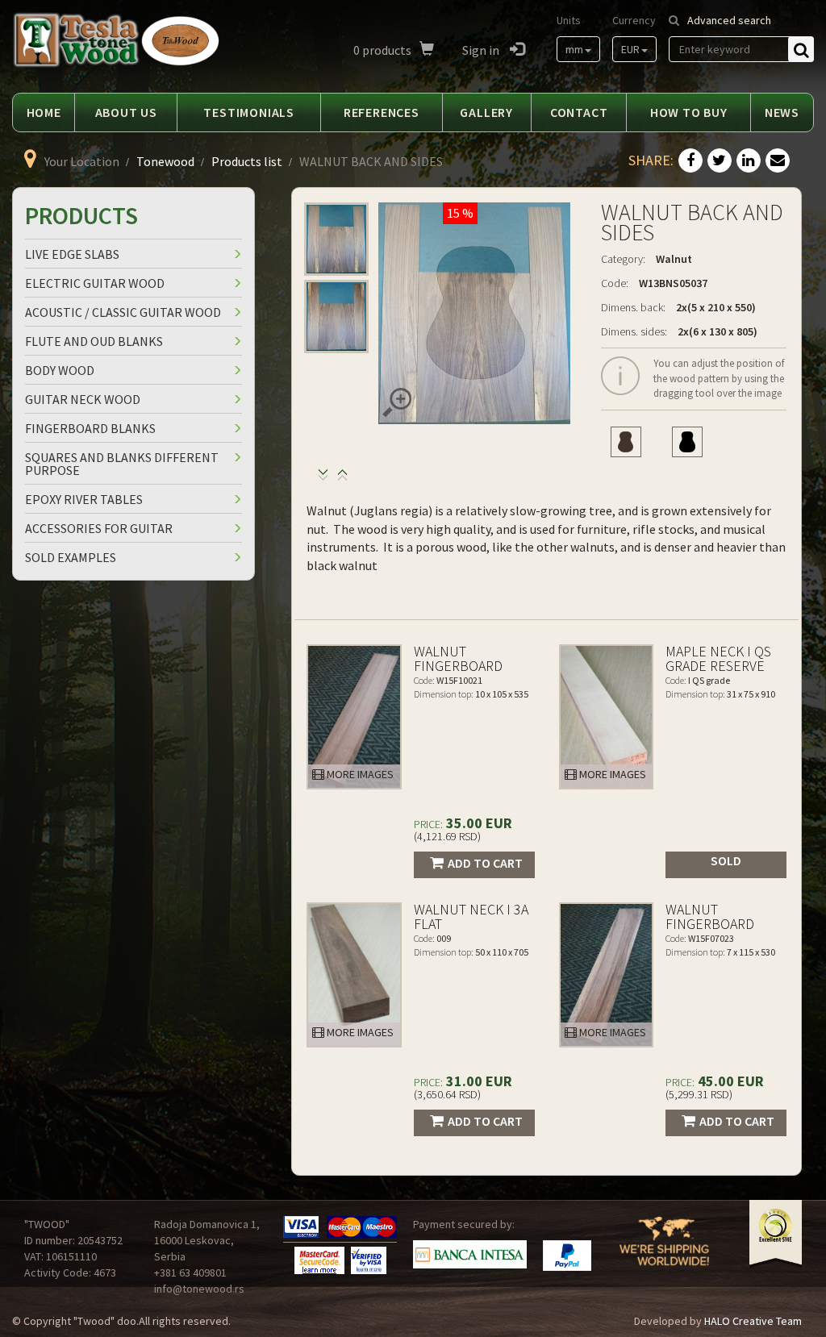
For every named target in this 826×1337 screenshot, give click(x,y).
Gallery (486, 112)
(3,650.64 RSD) (447, 1094)
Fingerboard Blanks (90, 428)
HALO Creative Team (753, 1321)
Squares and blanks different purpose (122, 463)
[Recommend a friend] (778, 161)
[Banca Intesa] (470, 1254)
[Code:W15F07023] (607, 975)
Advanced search (729, 20)
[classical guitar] (626, 442)
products (382, 50)
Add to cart (485, 863)
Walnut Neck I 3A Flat (471, 916)
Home (44, 112)
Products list (246, 161)
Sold (726, 860)
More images (359, 774)
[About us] (664, 1250)
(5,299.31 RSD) (698, 1094)
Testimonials (248, 112)
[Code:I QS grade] (607, 717)
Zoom (396, 402)
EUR (630, 49)
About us (126, 112)
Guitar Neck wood (82, 399)
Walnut (674, 259)
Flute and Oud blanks (94, 341)
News (782, 112)
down (342, 478)
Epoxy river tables (84, 499)
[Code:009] (354, 975)
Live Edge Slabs (72, 254)
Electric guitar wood (95, 283)
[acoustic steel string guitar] (687, 442)
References (381, 112)
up (323, 478)
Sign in (482, 50)
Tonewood (165, 161)
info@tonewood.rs (199, 1288)
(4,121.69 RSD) (447, 836)
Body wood (59, 370)
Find (801, 49)
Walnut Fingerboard (458, 658)
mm (574, 49)
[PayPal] (567, 1255)
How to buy (689, 112)
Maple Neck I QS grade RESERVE (718, 658)
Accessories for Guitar (99, 528)
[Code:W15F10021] (354, 717)
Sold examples (70, 557)
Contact (579, 112)
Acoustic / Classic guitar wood (123, 312)
